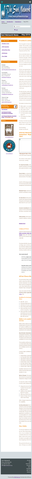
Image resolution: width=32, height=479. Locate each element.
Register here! (22, 223)
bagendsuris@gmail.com (6, 77)
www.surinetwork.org (9, 137)
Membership (10, 21)
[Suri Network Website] (9, 135)
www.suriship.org (9, 153)
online (20, 294)
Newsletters (18, 21)
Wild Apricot (17, 477)
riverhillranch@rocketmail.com (7, 94)
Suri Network (4, 109)
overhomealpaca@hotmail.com (7, 85)
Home (3, 21)
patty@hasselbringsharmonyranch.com (9, 69)
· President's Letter (5, 43)
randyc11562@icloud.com (6, 102)
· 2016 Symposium (5, 46)
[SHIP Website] (9, 152)
